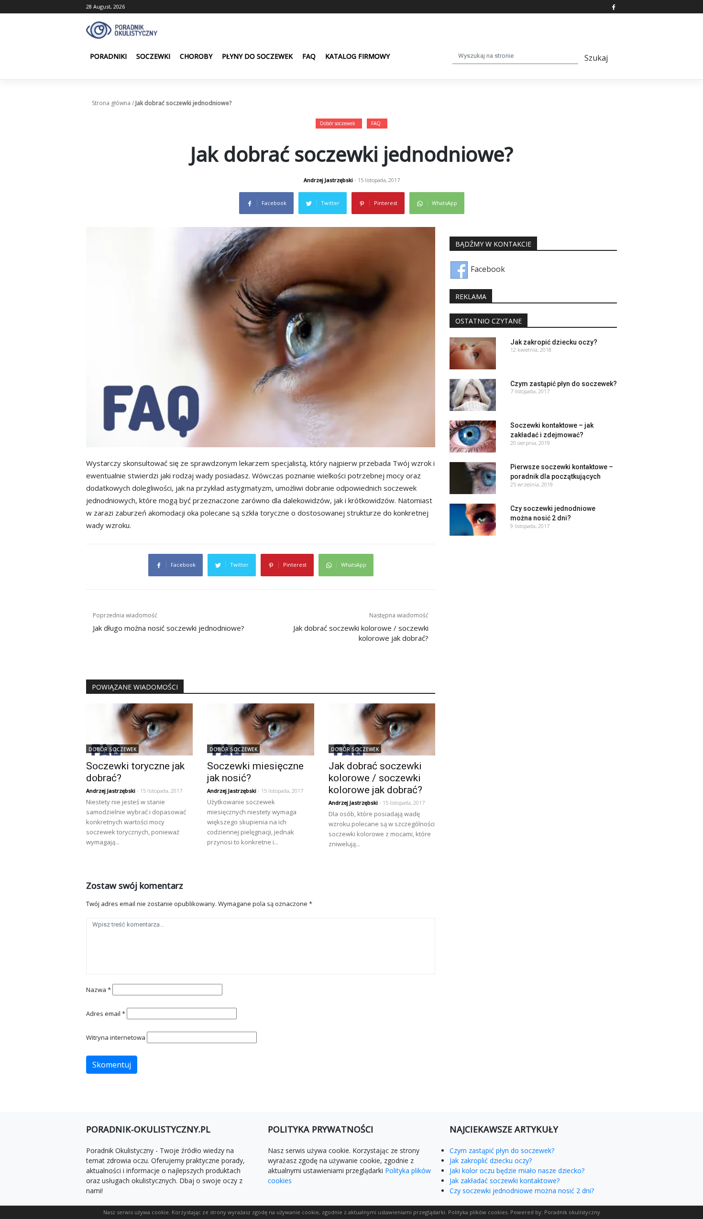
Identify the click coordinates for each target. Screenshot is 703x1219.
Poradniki (108, 56)
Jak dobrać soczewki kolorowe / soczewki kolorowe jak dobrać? (375, 778)
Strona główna (111, 103)
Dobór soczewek (337, 123)
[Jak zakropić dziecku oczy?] (473, 352)
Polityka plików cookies (477, 1212)
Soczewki (153, 56)
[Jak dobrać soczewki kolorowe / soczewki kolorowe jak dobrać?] (382, 728)
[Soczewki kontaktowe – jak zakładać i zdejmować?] (473, 436)
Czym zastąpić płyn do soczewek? (563, 384)
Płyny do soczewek (257, 56)
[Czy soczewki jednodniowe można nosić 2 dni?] (473, 519)
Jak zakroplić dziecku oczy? (491, 1160)
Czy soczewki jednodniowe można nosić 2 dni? (522, 1190)
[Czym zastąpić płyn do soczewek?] (473, 394)
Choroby (196, 56)
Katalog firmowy (357, 56)
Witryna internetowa (115, 1037)
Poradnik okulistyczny (572, 1212)
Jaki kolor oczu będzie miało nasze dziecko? (517, 1170)
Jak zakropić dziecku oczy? (553, 342)
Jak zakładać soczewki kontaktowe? (505, 1180)
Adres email (105, 1013)
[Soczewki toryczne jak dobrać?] (139, 728)
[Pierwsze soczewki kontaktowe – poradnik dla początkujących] (473, 477)
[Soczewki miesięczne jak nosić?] (260, 728)
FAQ (309, 56)
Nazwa (98, 989)
